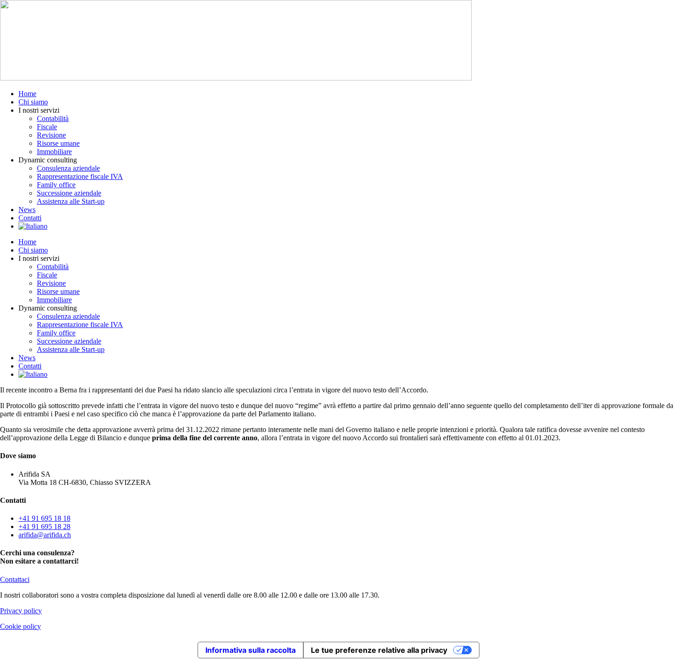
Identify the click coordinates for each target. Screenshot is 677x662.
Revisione (51, 135)
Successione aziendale (69, 193)
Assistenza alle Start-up (71, 201)
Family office (56, 185)
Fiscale (47, 127)
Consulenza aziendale (68, 168)
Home (27, 94)
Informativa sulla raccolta (250, 650)
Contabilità (53, 118)
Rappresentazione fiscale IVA (80, 176)
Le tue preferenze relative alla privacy (379, 650)
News (26, 209)
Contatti (29, 218)
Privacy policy (21, 611)
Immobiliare (54, 151)
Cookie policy (20, 626)
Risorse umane (58, 143)
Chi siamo (33, 102)
